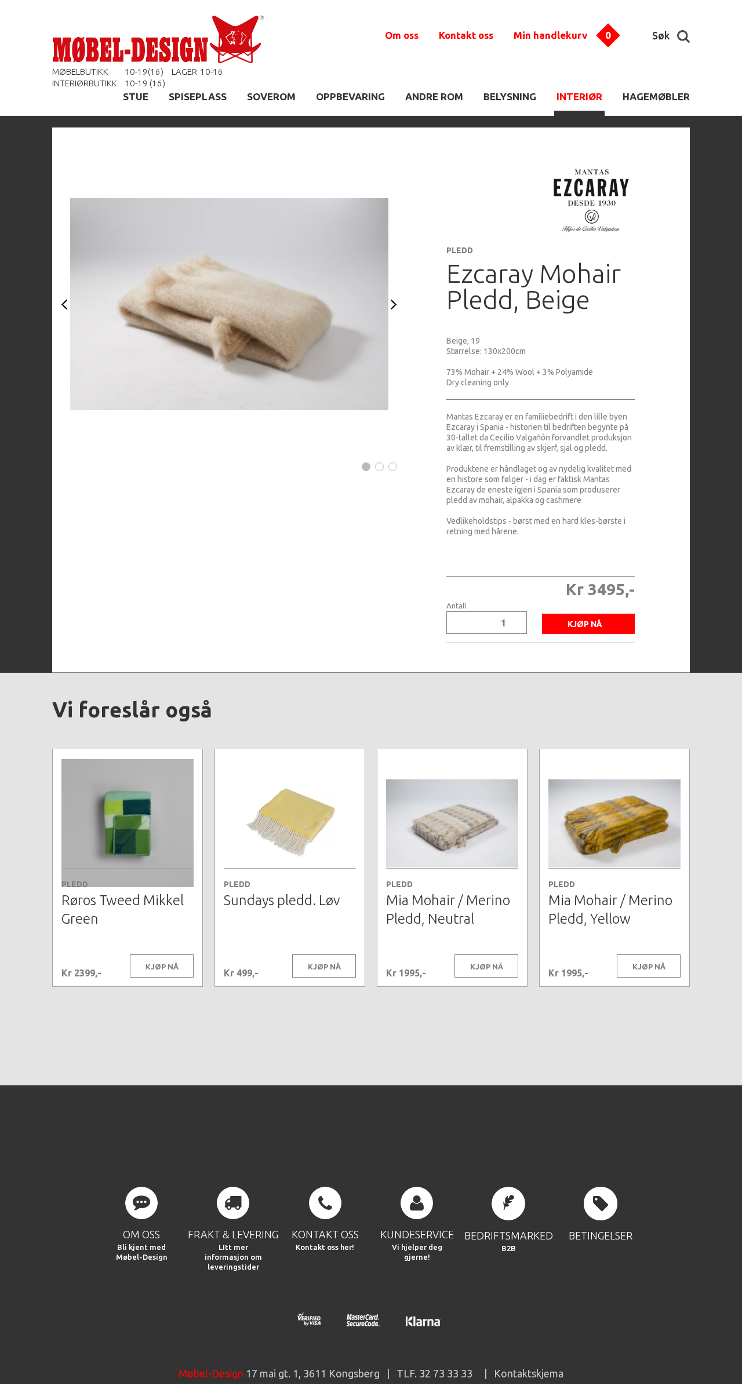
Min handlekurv (550, 35)
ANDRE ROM (434, 96)
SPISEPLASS (198, 96)
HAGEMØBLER (656, 96)
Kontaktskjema (528, 1373)
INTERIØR (579, 96)
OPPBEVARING (350, 96)
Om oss (402, 35)
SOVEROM (271, 96)
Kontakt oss (466, 35)
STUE (135, 96)
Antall (456, 606)
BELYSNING (509, 96)
